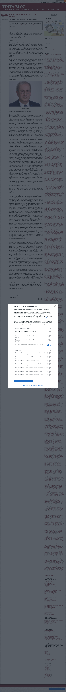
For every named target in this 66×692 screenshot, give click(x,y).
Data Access (33, 385)
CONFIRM (23, 381)
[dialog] (33, 346)
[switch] (49, 331)
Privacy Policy (40, 385)
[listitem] (33, 328)
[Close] (55, 306)
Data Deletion (25, 385)
